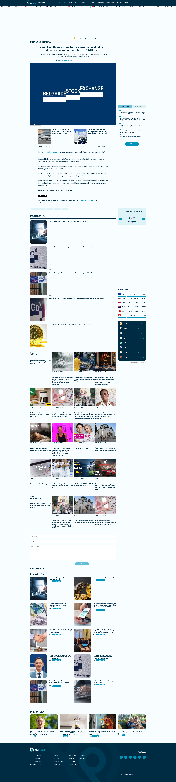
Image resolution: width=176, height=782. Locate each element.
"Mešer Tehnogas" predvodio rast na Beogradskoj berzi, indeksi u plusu (74, 273)
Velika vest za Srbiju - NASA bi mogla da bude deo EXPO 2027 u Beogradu (132, 113)
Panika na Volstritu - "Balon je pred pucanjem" (103, 681)
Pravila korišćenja (35, 764)
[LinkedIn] (139, 757)
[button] (85, 60)
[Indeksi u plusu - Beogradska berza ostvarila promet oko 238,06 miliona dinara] (38, 310)
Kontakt (38, 755)
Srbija (123, 735)
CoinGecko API (142, 362)
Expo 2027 (58, 764)
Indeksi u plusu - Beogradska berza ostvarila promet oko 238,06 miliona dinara (76, 299)
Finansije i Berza (40, 42)
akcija (65, 209)
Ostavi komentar (82, 563)
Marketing (38, 761)
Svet (35, 736)
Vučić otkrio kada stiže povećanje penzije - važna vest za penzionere (130, 732)
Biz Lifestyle (96, 736)
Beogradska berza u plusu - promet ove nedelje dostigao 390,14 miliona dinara (77, 247)
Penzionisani (72, 764)
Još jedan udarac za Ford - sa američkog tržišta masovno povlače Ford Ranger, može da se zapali (98, 132)
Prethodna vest (44, 146)
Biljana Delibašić (64, 60)
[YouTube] (130, 757)
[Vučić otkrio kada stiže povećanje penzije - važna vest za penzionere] (132, 722)
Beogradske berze (50, 152)
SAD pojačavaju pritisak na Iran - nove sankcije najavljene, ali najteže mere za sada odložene (132, 119)
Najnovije (57, 755)
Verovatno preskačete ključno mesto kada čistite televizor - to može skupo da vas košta (102, 732)
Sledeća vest (102, 146)
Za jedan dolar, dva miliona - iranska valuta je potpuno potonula (58, 605)
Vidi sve (132, 144)
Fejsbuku (91, 200)
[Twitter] (125, 757)
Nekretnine (71, 761)
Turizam (82, 755)
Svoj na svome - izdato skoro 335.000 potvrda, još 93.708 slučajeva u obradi (131, 126)
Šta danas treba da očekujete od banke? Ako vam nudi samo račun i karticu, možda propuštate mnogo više (104, 606)
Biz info (56, 758)
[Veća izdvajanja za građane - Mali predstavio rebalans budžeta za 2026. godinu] (38, 666)
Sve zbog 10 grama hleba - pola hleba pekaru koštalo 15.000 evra (131, 131)
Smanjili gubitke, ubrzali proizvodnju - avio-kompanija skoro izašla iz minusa (62, 131)
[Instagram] (135, 757)
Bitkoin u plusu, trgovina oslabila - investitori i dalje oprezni (70, 325)
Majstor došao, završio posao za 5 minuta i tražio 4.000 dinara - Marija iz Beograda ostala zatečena (73, 732)
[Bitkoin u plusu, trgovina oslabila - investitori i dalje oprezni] (38, 336)
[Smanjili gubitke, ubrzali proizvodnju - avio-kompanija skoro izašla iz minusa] (44, 136)
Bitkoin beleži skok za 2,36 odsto (104, 578)
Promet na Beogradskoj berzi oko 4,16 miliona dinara (67, 221)
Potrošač (65, 736)
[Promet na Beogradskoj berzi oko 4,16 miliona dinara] (38, 232)
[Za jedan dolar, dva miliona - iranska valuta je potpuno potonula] (38, 615)
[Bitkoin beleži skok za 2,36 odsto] (82, 589)
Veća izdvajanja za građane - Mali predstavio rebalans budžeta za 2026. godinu (60, 656)
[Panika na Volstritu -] (82, 692)
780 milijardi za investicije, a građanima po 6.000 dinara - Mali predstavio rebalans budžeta (104, 630)
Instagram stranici (50, 203)
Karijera (82, 758)
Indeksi (49, 209)
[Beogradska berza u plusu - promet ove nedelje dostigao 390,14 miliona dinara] (38, 258)
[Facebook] (121, 757)
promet (57, 209)
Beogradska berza (38, 209)
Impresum (38, 758)
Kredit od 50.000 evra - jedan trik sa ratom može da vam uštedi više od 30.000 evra (60, 630)
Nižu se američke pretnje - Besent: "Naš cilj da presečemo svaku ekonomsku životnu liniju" (42, 732)
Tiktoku (84, 200)
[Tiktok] (144, 757)
